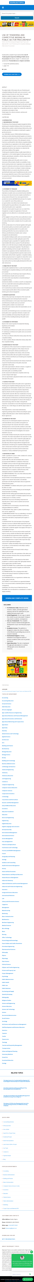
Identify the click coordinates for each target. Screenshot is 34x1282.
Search (17, 18)
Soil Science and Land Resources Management (14, 1024)
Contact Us (5, 1152)
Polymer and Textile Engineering (10, 967)
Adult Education (6, 706)
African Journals (7, 1125)
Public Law (5, 985)
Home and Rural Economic (9, 871)
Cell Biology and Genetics (8, 766)
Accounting (5, 697)
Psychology (5, 976)
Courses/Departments (8, 1122)
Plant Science (5, 961)
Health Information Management (11, 865)
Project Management (7, 973)
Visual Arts (5, 1057)
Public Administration (8, 979)
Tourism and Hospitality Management (12, 1045)
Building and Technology (8, 760)
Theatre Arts (5, 1039)
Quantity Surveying (7, 994)
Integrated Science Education (10, 892)
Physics (4, 955)
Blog (4, 1159)
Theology (4, 1042)
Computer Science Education (9, 787)
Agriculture (5, 724)
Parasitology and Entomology (10, 940)
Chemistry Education (7, 775)
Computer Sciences (7, 790)
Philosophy (5, 952)
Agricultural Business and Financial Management (15, 715)
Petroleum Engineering (8, 946)
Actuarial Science (6, 703)
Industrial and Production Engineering (12, 886)
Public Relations (6, 988)
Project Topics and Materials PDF (11, 1208)
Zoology (4, 1063)
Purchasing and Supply (8, 991)
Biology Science (6, 754)
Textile (4, 1036)
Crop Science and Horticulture (10, 799)
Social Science (5, 1018)
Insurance (4, 889)
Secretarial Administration (9, 1015)
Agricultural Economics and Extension (12, 718)
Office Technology (7, 937)
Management (5, 907)
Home (3, 42)
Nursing (4, 934)
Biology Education (6, 751)
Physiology (5, 958)
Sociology (4, 1021)
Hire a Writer (6, 1129)
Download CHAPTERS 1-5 (12, 74)
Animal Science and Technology (10, 733)
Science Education (7, 1006)
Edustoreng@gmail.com (11, 1228)
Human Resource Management (10, 877)
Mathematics (5, 919)
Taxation (4, 1033)
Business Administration (8, 763)
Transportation (6, 1048)
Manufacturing (6, 910)
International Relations (8, 895)
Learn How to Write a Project (10, 1144)
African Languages (7, 709)
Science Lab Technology (8, 1009)
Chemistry (5, 772)
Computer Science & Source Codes (11, 1186)
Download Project (7, 1137)
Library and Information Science (10, 901)
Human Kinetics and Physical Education (12, 874)
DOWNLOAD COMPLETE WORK (17, 598)
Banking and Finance (7, 745)
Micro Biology (5, 928)
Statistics (4, 1030)
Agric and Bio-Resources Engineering (11, 712)
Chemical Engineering (8, 769)
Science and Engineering (8, 1003)
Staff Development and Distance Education (13, 1027)
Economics (5, 1189)
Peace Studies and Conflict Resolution (12, 943)
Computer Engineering (8, 784)
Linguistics (5, 904)
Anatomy (4, 730)
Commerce (5, 781)
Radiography (5, 997)
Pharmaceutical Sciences (8, 949)
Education (5, 1193)
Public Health (5, 982)
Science (4, 1012)
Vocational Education (7, 1060)
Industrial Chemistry (7, 880)
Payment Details (7, 1155)
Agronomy (4, 727)
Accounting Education (8, 700)
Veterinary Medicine (7, 1054)
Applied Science (6, 736)
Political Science (6, 964)
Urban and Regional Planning (9, 1051)
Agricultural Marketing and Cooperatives (13, 721)
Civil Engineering (6, 778)
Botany (4, 757)
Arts (3, 742)
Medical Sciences (6, 925)
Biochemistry (5, 748)
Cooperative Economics (8, 793)
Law (3, 898)
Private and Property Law (8, 970)
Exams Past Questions (8, 1140)
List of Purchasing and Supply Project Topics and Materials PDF (16, 691)
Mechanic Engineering (8, 922)
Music (3, 931)
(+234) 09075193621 (13, 1225)
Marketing (5, 913)
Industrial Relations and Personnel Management (15, 883)
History (4, 868)
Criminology (5, 796)
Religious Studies (6, 1000)
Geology (4, 859)
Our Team (5, 1148)
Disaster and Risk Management (10, 802)
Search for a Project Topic (9, 1133)
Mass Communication (7, 916)
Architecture (5, 739)
